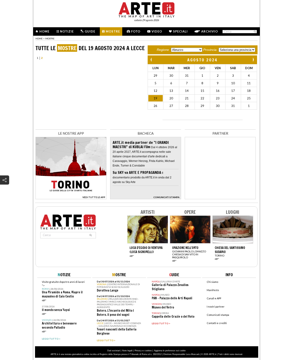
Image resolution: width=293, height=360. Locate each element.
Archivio (209, 31)
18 (249, 91)
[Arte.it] (146, 9)
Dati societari (113, 350)
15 (202, 91)
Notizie (67, 31)
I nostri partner (216, 306)
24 (233, 98)
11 (249, 83)
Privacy (138, 350)
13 (171, 91)
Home (44, 31)
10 (233, 83)
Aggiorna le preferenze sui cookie (170, 350)
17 (233, 91)
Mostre (113, 31)
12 (155, 91)
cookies (148, 350)
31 (187, 75)
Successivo (253, 60)
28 (187, 106)
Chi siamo (212, 281)
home (39, 38)
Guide (90, 31)
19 (155, 98)
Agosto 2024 (202, 60)
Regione (163, 50)
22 (202, 98)
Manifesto (213, 290)
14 (187, 91)
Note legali (127, 350)
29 (155, 75)
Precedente (151, 60)
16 (218, 91)
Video (157, 31)
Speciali (180, 31)
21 (187, 98)
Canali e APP (214, 298)
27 (171, 106)
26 (155, 106)
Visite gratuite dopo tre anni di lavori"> (63, 289)
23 (218, 98)
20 (171, 98)
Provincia (210, 50)
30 (171, 75)
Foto (135, 31)
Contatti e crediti (217, 323)
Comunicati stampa (218, 314)
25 (249, 98)
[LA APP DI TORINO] (71, 198)
